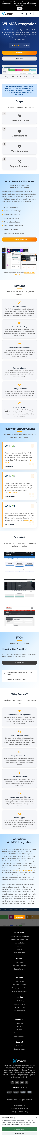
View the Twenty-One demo (22, 870)
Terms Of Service (19, 1105)
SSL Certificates (19, 1011)
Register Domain (19, 1004)
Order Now (19, 53)
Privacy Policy (6, 1124)
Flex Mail (19, 962)
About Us (19, 1023)
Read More (13, 492)
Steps (7, 77)
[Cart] (30, 14)
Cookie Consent (19, 969)
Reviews (19, 1030)
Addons (19, 949)
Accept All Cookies (19, 1129)
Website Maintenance (19, 991)
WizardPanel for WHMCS (19, 940)
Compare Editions (19, 943)
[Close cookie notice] (36, 1117)
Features (19, 58)
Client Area (19, 1026)
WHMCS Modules (19, 966)
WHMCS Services (19, 985)
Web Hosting (19, 1001)
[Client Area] (26, 14)
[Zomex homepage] (7, 13)
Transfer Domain (19, 1007)
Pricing (19, 946)
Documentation (19, 953)
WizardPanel (16, 77)
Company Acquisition (19, 988)
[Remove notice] (35, 5)
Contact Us (19, 662)
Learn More (15, 1124)
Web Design (19, 981)
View (19, 8)
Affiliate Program (19, 1036)
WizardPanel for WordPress (19, 936)
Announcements (19, 1033)
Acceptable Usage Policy (19, 1108)
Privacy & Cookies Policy (19, 1112)
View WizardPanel (20, 239)
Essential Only (19, 1133)
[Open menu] (35, 14)
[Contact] (22, 14)
